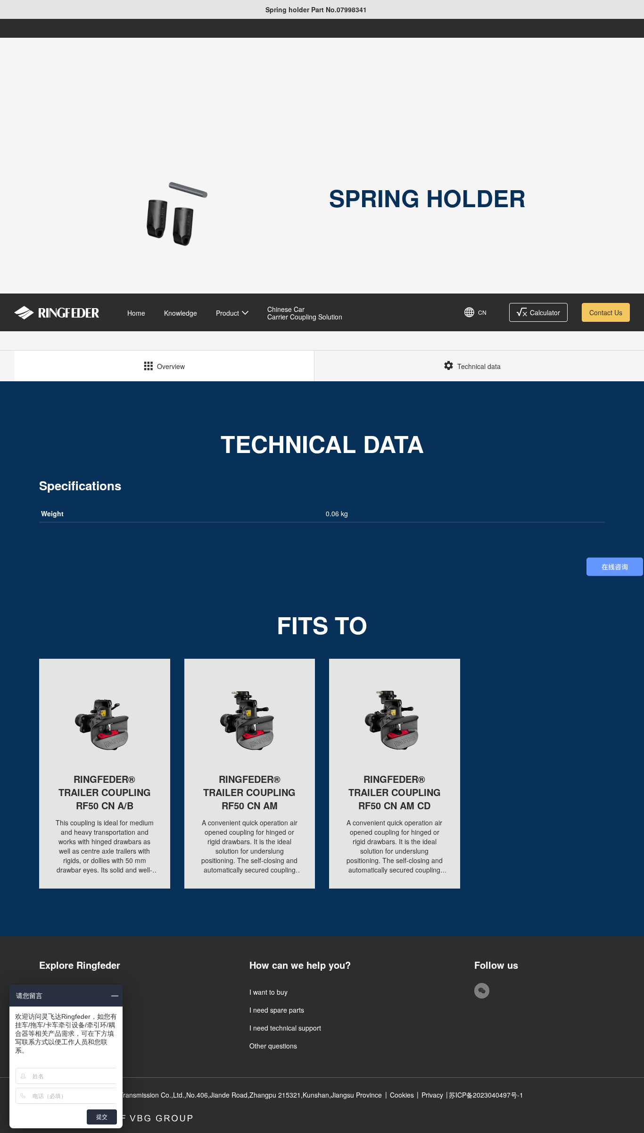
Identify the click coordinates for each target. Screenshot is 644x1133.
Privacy (432, 1094)
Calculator (545, 312)
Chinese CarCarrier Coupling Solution (304, 312)
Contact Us (605, 312)
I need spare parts (276, 1010)
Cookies (402, 1094)
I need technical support (285, 1027)
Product (227, 313)
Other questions (273, 1045)
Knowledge (180, 313)
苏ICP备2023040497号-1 (486, 1094)
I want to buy (268, 992)
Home (136, 313)
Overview (171, 366)
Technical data (479, 366)
